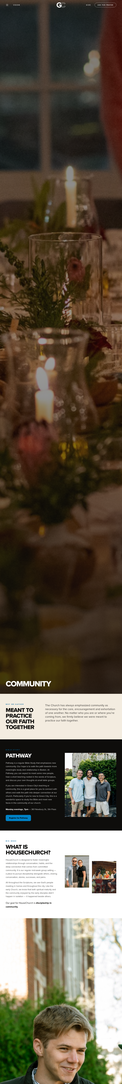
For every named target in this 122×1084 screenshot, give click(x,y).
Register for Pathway (18, 818)
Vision (16, 5)
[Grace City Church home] (61, 5)
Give (88, 5)
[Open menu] (7, 5)
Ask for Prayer (105, 5)
